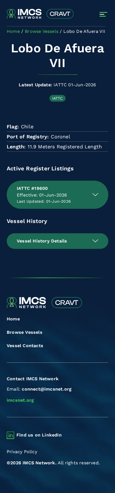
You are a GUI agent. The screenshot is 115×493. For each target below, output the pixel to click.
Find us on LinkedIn (39, 435)
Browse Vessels (24, 332)
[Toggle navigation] (103, 14)
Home (13, 319)
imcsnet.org (20, 400)
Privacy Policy (22, 451)
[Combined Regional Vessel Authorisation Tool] (40, 14)
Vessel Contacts (25, 345)
